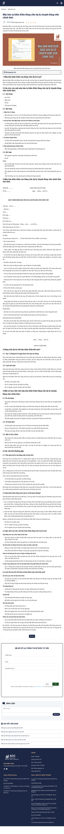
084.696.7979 (38, 759)
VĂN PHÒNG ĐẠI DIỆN (36, 783)
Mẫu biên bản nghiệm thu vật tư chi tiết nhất (12, 732)
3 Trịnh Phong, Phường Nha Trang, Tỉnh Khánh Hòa (42, 822)
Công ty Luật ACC (38, 762)
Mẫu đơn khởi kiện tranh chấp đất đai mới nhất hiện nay (15, 735)
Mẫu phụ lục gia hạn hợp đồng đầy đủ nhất (12, 728)
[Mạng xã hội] (4, 769)
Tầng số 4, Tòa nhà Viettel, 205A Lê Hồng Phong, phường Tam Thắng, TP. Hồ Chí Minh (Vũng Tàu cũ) (44, 808)
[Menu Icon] (57, 3)
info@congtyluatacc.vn (39, 768)
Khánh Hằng (10, 22)
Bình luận (56, 714)
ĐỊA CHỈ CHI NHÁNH (8, 783)
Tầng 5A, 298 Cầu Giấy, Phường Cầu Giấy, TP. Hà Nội (42, 812)
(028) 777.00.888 (40, 765)
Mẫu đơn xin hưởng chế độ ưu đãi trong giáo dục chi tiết (15, 743)
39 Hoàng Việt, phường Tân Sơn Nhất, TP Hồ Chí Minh (15, 766)
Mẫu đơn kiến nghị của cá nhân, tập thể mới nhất (13, 739)
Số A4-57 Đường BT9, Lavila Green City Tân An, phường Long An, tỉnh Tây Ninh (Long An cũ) (43, 804)
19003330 (37, 756)
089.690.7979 (37, 771)
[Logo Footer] (11, 757)
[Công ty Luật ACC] (4, 3)
